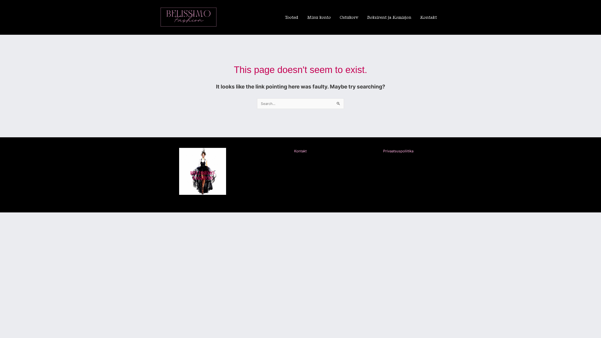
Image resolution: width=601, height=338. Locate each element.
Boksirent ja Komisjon (389, 17)
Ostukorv (349, 17)
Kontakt (428, 17)
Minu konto (319, 17)
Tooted (291, 17)
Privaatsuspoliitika (398, 151)
